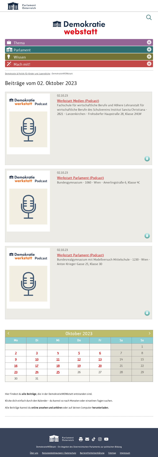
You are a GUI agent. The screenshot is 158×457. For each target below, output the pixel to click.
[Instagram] (99, 439)
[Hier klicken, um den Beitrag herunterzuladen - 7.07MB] (147, 238)
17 (36, 366)
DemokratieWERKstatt (62, 73)
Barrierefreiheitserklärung (92, 453)
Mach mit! (22, 64)
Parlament (22, 50)
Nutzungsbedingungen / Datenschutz (59, 453)
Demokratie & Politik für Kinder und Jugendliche (27, 73)
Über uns (34, 453)
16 (15, 366)
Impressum (125, 453)
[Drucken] (80, 439)
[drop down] (149, 42)
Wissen (20, 57)
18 (58, 366)
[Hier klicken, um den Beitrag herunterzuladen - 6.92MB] (147, 315)
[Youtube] (106, 439)
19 (79, 366)
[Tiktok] (93, 439)
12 (79, 359)
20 (100, 366)
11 (58, 359)
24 (36, 372)
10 (36, 359)
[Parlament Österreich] (63, 439)
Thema (19, 43)
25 (58, 372)
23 (15, 372)
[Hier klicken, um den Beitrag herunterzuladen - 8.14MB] (147, 161)
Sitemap (112, 453)
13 (100, 359)
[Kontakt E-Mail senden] (87, 439)
